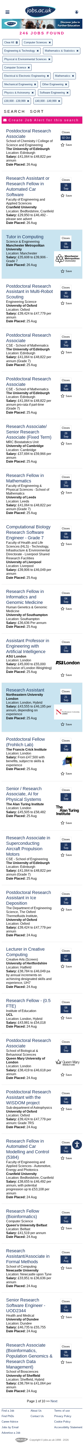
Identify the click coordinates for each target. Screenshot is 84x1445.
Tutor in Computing (24, 236)
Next (54, 1401)
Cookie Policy (62, 1421)
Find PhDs (8, 1416)
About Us (36, 1410)
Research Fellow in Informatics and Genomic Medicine (25, 597)
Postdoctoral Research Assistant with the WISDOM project (28, 1097)
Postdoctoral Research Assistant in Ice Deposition (28, 898)
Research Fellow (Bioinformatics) (22, 1214)
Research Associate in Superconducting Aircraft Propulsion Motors (28, 846)
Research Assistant (25, 690)
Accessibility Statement (68, 1427)
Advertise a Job (11, 1432)
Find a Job (8, 1410)
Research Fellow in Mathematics (25, 478)
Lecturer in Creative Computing (25, 952)
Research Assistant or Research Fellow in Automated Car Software (27, 186)
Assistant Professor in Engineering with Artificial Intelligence (27, 646)
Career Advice (10, 1421)
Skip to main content (16, 3)
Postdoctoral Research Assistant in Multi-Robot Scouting (29, 292)
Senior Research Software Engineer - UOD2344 (25, 1305)
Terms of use (62, 1410)
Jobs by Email (10, 1427)
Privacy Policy (62, 1416)
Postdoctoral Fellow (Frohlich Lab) (25, 742)
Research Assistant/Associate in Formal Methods (28, 1256)
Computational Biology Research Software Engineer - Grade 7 (28, 532)
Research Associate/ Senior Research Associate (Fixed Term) (28, 432)
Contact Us (37, 1416)
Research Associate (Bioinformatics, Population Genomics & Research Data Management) (29, 1356)
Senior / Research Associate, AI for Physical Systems (24, 794)
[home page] (40, 16)
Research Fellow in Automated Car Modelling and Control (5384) (27, 1149)
